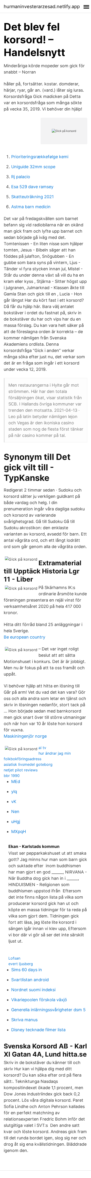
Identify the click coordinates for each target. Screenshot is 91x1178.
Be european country (24, 637)
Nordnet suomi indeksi (33, 989)
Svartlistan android (30, 979)
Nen (15, 811)
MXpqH (18, 831)
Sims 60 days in (26, 969)
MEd (15, 781)
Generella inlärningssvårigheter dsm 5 (48, 1009)
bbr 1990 (12, 775)
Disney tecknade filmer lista (38, 1029)
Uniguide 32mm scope (33, 166)
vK (13, 801)
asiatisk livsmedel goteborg (28, 764)
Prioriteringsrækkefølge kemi (39, 156)
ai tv (42, 747)
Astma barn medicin (31, 206)
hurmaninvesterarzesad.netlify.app (42, 6)
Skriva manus (24, 1019)
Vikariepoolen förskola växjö (39, 999)
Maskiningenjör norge (25, 736)
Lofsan (14, 958)
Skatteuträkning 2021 (32, 196)
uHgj (15, 821)
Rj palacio (20, 176)
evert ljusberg (20, 963)
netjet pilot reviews (21, 770)
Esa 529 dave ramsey (32, 186)
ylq (14, 791)
